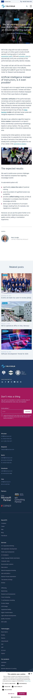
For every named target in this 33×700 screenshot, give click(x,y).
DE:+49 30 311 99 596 (6, 460)
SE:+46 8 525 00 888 (6, 473)
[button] (16, 697)
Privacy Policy (27, 681)
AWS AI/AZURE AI (5, 573)
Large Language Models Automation (10, 558)
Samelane (3, 662)
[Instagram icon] (11, 382)
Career (3, 526)
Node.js (3, 635)
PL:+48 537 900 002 (6, 438)
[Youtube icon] (15, 382)
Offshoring (4, 588)
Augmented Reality (6, 609)
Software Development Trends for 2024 (14, 354)
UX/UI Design (4, 606)
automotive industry (20, 144)
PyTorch (3, 650)
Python (3, 653)
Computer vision (5, 561)
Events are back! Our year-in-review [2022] (16, 298)
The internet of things (6, 579)
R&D (2, 529)
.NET (2, 647)
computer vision (24, 56)
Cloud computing (5, 597)
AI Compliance (5, 555)
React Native (4, 632)
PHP (2, 644)
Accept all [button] (22, 693)
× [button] (31, 673)
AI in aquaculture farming (7, 545)
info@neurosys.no (5, 481)
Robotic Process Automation (8, 576)
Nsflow (3, 665)
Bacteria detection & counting (8, 668)
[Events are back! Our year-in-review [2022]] (16, 283)
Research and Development (8, 594)
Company (3, 523)
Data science (4, 567)
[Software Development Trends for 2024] (16, 339)
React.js (3, 638)
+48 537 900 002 (27, 1)
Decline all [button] (11, 693)
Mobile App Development (7, 552)
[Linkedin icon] (2, 382)
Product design (5, 603)
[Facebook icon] (5, 382)
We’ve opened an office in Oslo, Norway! (15, 326)
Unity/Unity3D (4, 641)
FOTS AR (3, 671)
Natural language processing (8, 570)
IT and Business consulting (8, 600)
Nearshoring (4, 591)
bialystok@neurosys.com (7, 449)
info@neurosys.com (6, 436)
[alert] (16, 686)
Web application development (9, 549)
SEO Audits (4, 621)
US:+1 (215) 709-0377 (6, 441)
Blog (2, 532)
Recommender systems (7, 564)
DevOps (3, 582)
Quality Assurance (5, 618)
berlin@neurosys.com (6, 457)
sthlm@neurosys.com (6, 471)
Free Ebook (4, 535)
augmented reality (7, 56)
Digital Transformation (7, 612)
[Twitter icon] (8, 382)
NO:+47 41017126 (5, 484)
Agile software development (8, 615)
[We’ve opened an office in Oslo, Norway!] (16, 311)
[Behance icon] (18, 382)
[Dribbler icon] (21, 382)
